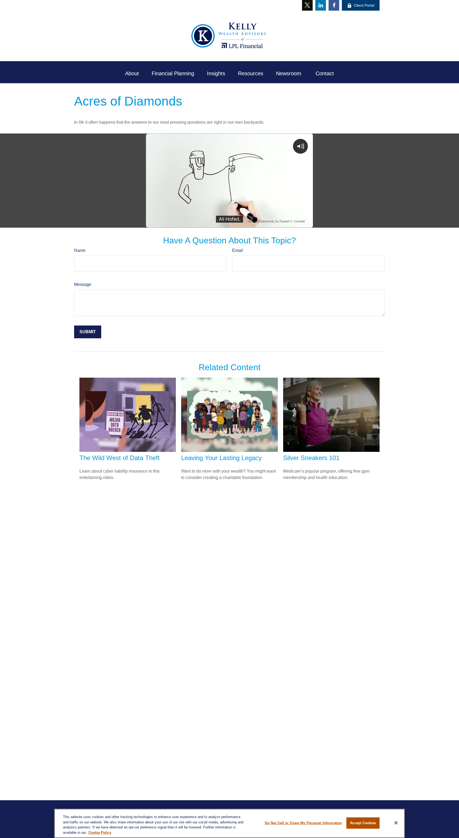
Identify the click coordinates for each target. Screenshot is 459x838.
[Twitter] (307, 5)
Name (80, 250)
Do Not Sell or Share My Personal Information (303, 823)
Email (237, 250)
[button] (132, 73)
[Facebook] (334, 5)
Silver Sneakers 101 (311, 457)
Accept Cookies (363, 823)
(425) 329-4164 (185, 5)
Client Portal (364, 5)
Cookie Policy (99, 832)
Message (82, 284)
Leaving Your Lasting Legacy (221, 457)
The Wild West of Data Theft (119, 457)
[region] (229, 823)
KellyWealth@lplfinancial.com (234, 5)
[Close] (396, 823)
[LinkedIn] (320, 5)
